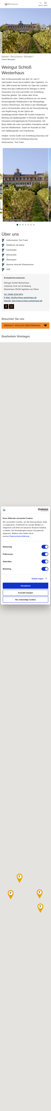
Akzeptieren (25, 586)
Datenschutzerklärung (19, 536)
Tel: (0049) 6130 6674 (13, 294)
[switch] (45, 554)
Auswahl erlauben (25, 593)
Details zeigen (37, 578)
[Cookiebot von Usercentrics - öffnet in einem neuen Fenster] (38, 509)
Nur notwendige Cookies (25, 600)
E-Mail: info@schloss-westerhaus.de (20, 297)
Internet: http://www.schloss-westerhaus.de (23, 301)
